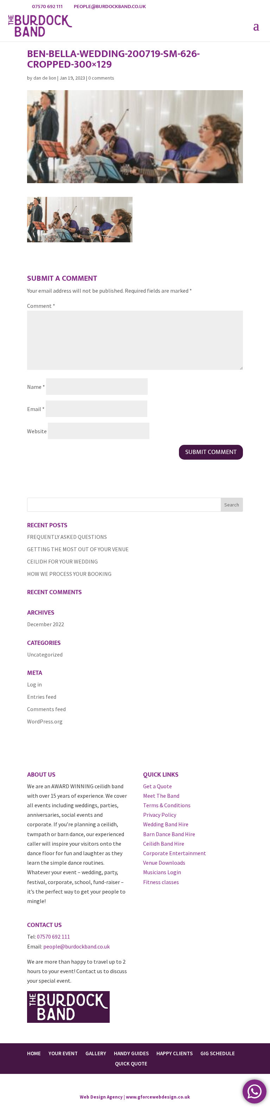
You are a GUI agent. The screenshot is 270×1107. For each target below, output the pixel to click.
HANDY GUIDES (131, 1053)
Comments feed (46, 709)
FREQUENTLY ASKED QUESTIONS (67, 536)
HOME (34, 1053)
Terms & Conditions (167, 805)
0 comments (101, 78)
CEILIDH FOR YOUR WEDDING (62, 561)
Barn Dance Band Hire (169, 834)
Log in (34, 684)
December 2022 (45, 624)
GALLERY (95, 1053)
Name (36, 386)
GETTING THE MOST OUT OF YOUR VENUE (78, 549)
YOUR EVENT (63, 1053)
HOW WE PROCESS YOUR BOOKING (69, 573)
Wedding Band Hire (165, 824)
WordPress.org (45, 721)
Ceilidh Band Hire (163, 843)
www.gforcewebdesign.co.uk (158, 1097)
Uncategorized (45, 654)
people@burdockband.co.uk (76, 946)
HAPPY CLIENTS (174, 1053)
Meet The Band (161, 795)
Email (36, 408)
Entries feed (41, 696)
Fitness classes (161, 881)
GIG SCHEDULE (217, 1053)
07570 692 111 (53, 936)
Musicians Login (162, 872)
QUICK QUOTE (131, 1063)
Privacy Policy (159, 814)
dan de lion (44, 78)
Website (37, 431)
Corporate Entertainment (174, 853)
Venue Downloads (164, 862)
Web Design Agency (101, 1097)
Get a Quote (157, 786)
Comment (41, 305)
